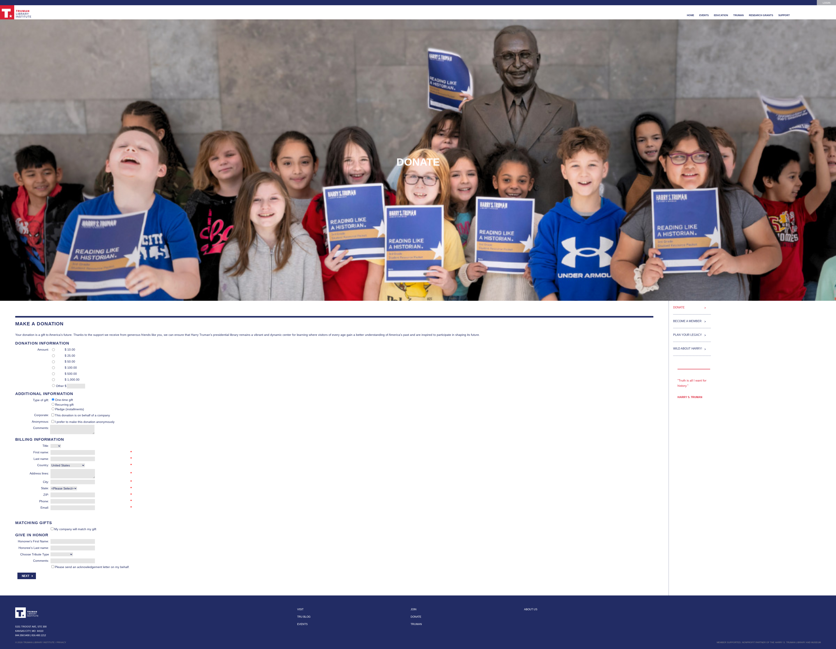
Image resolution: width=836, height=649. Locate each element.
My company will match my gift (75, 529)
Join (413, 609)
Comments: (41, 428)
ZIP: (46, 494)
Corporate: (41, 415)
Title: (45, 445)
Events (704, 15)
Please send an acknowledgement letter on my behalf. (92, 567)
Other (60, 386)
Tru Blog (303, 616)
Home (690, 15)
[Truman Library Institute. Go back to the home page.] (27, 612)
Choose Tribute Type (34, 554)
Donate (679, 307)
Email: (44, 507)
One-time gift (64, 400)
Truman (738, 15)
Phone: (44, 501)
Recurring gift (64, 404)
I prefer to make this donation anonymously (85, 422)
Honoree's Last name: (34, 548)
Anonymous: (40, 421)
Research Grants (761, 15)
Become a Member (687, 321)
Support (784, 15)
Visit (300, 609)
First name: (41, 452)
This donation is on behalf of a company (82, 415)
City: (46, 482)
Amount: (43, 349)
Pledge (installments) (69, 409)
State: (45, 488)
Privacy (61, 642)
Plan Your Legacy (687, 334)
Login (826, 2)
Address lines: (39, 473)
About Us (530, 609)
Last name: (41, 459)
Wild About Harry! (687, 348)
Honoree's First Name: (33, 541)
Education (721, 15)
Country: (43, 465)
